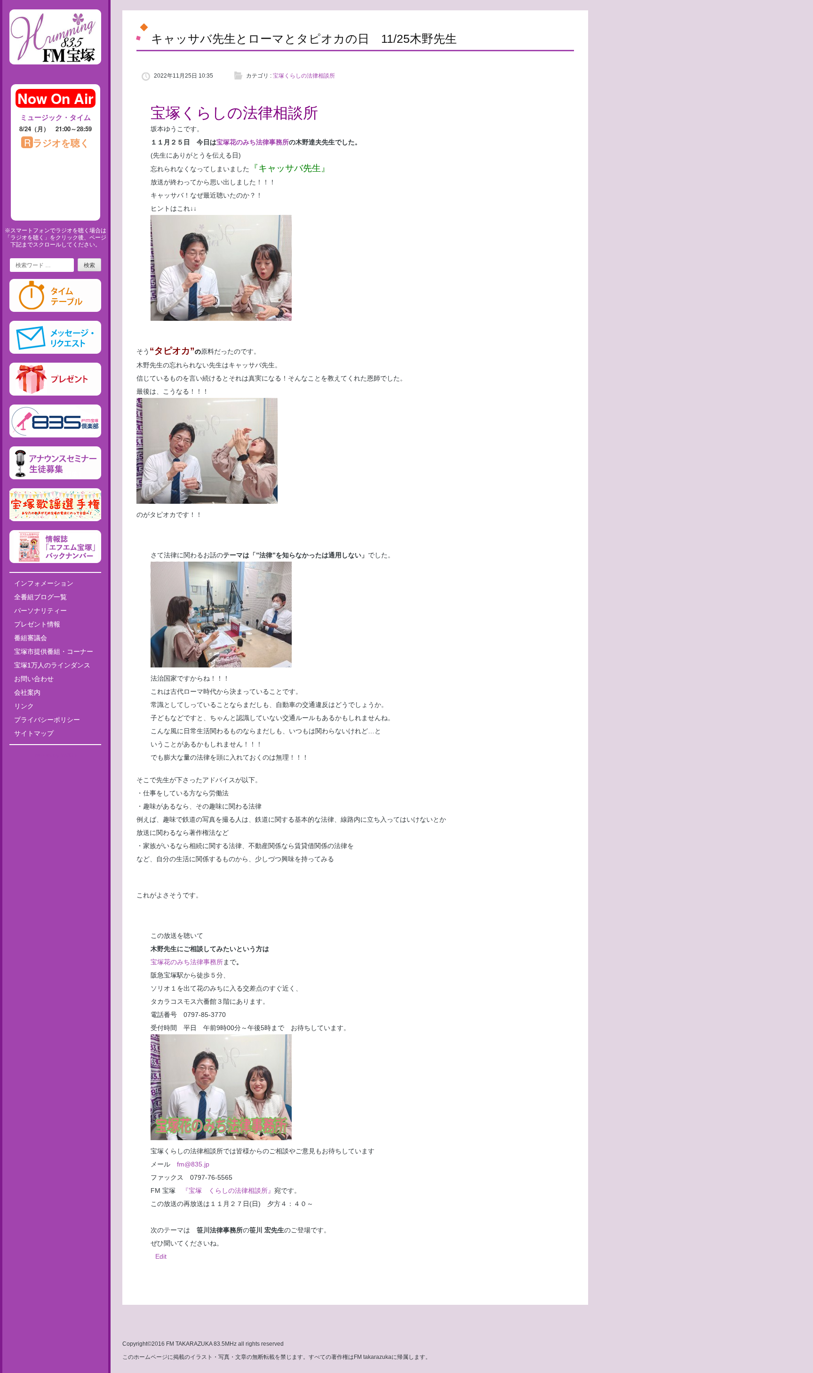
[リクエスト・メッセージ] (55, 352)
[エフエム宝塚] (55, 72)
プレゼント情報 (37, 624)
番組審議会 (30, 638)
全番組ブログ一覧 (40, 597)
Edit (161, 1256)
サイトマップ (34, 733)
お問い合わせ (34, 679)
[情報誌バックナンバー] (55, 561)
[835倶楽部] (55, 435)
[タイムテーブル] (55, 310)
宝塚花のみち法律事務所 (252, 142)
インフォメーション (43, 583)
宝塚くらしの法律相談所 (304, 75)
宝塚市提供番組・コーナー (53, 651)
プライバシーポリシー (47, 719)
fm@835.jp (189, 1164)
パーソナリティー (40, 610)
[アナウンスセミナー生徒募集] (55, 477)
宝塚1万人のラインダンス (52, 665)
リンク (24, 706)
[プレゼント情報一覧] (55, 393)
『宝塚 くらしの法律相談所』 (228, 1190)
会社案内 (27, 692)
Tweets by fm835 (55, 755)
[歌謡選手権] (55, 519)
